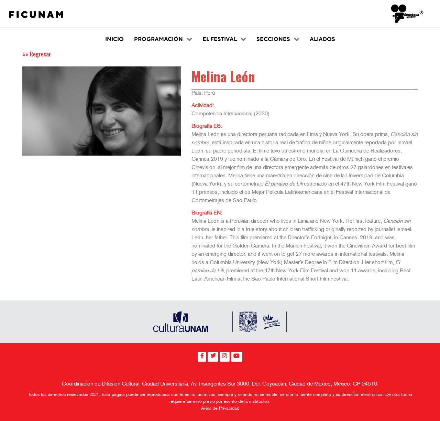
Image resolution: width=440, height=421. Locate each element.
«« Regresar (36, 53)
